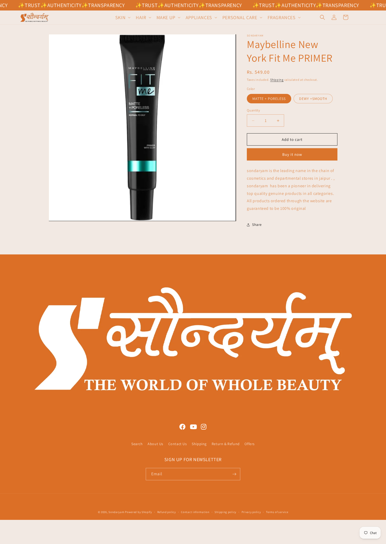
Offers (249, 443)
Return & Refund (226, 443)
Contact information (195, 512)
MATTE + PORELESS (269, 98)
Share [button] (257, 224)
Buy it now (292, 154)
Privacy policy (251, 512)
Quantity (253, 110)
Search (137, 443)
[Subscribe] (234, 474)
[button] (122, 17)
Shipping (277, 80)
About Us (155, 443)
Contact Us (177, 443)
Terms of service (277, 512)
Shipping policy (225, 512)
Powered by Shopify (138, 512)
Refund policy (166, 512)
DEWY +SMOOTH (313, 98)
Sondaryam (116, 512)
